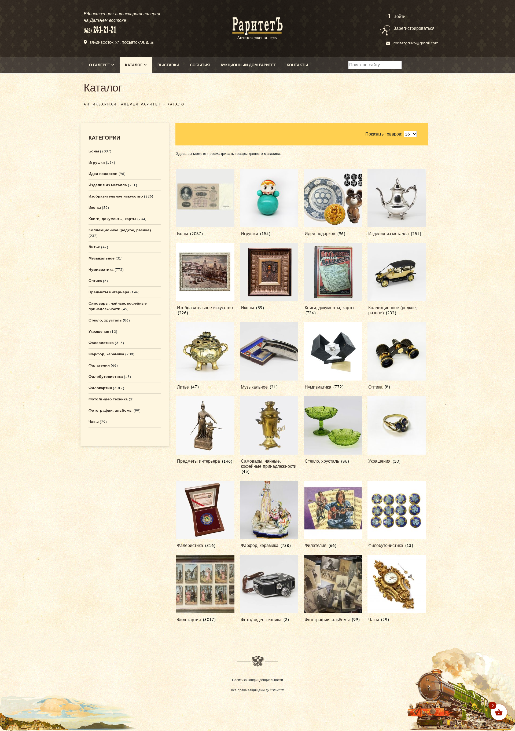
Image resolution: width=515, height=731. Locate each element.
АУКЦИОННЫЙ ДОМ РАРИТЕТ (248, 65)
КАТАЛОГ (134, 65)
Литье (94, 247)
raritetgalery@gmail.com (416, 43)
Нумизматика (101, 269)
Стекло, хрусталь (105, 320)
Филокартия (100, 388)
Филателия (99, 365)
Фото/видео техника (108, 399)
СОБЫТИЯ (200, 65)
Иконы (95, 207)
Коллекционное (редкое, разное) (120, 230)
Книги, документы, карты (112, 219)
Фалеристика (101, 343)
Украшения (99, 331)
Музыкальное (102, 258)
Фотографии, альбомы (111, 410)
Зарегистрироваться (414, 28)
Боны (94, 151)
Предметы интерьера (109, 292)
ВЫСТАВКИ (168, 65)
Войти (399, 16)
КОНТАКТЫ (297, 65)
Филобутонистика (106, 376)
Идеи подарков (103, 173)
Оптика (95, 281)
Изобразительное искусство (116, 196)
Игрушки (97, 162)
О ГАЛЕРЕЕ (100, 65)
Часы (94, 421)
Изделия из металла (108, 185)
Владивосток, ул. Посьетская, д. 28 (121, 43)
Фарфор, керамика (106, 354)
